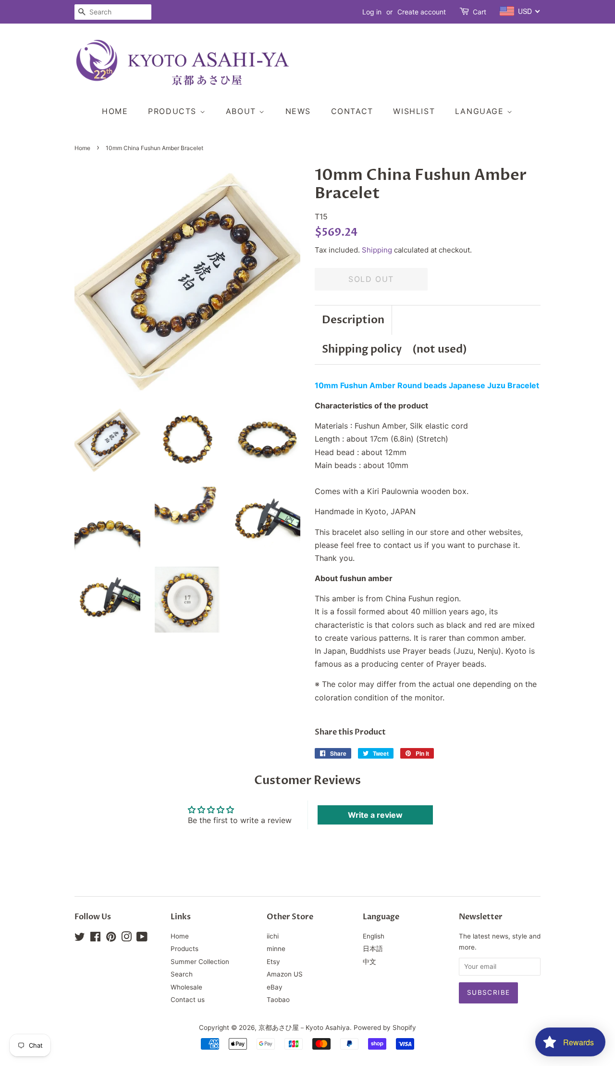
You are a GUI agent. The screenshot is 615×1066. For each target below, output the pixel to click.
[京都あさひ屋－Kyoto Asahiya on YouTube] (142, 938)
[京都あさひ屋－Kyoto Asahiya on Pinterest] (111, 938)
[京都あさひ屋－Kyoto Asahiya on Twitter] (79, 938)
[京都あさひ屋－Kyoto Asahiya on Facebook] (95, 938)
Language (481, 111)
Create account (421, 12)
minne (276, 948)
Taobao (278, 999)
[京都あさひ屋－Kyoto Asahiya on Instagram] (126, 938)
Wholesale (186, 987)
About (242, 111)
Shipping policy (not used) (394, 349)
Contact (352, 111)
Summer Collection (200, 961)
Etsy (273, 961)
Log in (371, 12)
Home (115, 111)
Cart (479, 12)
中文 (369, 961)
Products (173, 111)
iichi (273, 936)
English (373, 936)
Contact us (188, 999)
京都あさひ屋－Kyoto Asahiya (304, 1027)
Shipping (377, 249)
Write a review (375, 815)
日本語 (373, 948)
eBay (275, 987)
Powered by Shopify (385, 1027)
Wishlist (414, 111)
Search (182, 974)
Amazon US (285, 974)
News (298, 111)
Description (353, 320)
